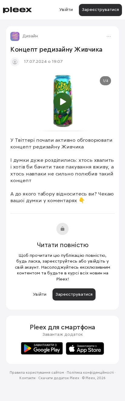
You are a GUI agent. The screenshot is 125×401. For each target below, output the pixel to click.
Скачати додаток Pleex (58, 378)
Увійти (66, 9)
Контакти (27, 378)
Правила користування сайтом (37, 373)
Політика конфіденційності (90, 373)
